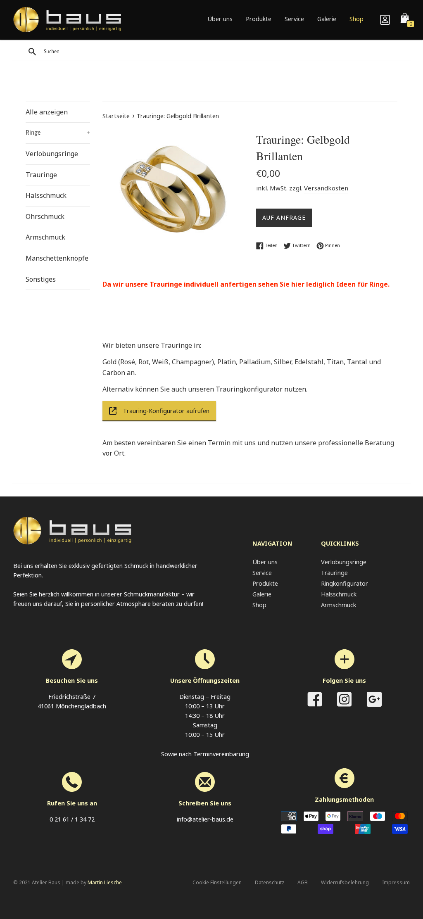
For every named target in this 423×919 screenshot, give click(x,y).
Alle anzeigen (47, 111)
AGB (302, 882)
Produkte (258, 19)
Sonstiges (41, 279)
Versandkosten (326, 188)
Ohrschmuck (45, 216)
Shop (356, 19)
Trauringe (41, 174)
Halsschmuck (46, 195)
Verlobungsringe (52, 153)
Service (294, 19)
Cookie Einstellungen (217, 882)
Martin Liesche (105, 882)
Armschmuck (45, 237)
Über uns (220, 19)
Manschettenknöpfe (57, 258)
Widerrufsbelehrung (345, 882)
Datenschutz (269, 882)
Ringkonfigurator (344, 583)
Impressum (396, 882)
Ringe (58, 132)
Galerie (326, 19)
